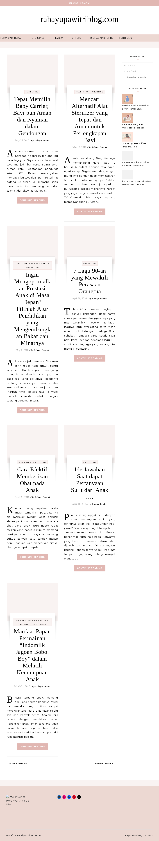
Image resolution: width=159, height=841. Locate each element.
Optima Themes (33, 835)
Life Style (38, 38)
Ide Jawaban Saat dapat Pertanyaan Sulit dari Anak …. (89, 483)
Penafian (85, 3)
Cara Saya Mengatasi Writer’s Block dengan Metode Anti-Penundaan (134, 126)
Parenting (32, 92)
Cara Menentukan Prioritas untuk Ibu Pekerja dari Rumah (135, 164)
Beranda (73, 3)
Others (76, 38)
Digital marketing (102, 38)
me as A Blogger (38, 620)
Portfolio (125, 38)
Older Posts (17, 763)
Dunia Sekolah (25, 263)
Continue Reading (32, 200)
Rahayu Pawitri (42, 140)
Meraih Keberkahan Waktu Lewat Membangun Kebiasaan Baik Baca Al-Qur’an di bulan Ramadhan (135, 107)
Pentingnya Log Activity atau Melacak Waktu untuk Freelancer (136, 183)
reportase (40, 624)
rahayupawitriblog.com (80, 19)
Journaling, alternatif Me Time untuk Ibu (134, 145)
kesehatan (82, 92)
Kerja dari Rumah (11, 38)
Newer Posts (104, 763)
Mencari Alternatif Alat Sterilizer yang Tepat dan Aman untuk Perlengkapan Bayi (90, 119)
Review (58, 38)
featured (41, 263)
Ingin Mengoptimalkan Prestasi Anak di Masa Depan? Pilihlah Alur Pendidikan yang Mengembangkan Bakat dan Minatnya (32, 308)
